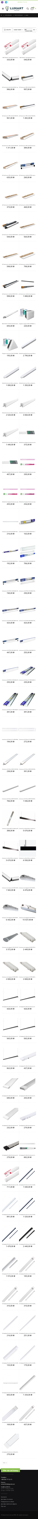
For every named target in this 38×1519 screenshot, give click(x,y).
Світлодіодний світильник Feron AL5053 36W (27, 1392)
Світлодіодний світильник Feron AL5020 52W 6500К (27, 1303)
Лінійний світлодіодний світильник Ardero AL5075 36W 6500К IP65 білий (27, 442)
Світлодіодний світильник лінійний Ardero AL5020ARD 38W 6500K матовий (10, 1452)
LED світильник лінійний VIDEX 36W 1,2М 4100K (27, 234)
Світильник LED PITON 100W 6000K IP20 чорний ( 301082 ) (10, 591)
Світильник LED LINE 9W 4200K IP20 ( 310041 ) (10, 561)
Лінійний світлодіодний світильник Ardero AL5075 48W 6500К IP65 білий (10, 472)
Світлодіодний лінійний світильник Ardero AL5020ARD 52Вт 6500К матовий (27, 1125)
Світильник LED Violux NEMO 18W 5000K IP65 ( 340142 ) (10, 769)
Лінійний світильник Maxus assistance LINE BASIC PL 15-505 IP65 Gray (27, 383)
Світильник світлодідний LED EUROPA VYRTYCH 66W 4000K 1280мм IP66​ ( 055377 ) (10, 917)
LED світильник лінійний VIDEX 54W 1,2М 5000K (27, 264)
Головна (1, 15)
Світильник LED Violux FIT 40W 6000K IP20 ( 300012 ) (27, 709)
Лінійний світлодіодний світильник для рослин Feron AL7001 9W (27, 501)
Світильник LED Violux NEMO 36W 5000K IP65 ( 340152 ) (27, 769)
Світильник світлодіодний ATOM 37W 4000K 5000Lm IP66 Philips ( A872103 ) (27, 947)
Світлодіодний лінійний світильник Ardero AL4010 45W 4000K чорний (10, 1036)
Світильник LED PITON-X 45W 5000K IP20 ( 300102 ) (27, 650)
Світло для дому (8, 15)
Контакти (4, 1497)
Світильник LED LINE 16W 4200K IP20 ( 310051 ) (10, 531)
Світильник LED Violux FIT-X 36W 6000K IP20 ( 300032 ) (27, 739)
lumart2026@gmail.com (8, 1484)
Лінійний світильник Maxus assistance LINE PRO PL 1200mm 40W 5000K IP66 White (10, 412)
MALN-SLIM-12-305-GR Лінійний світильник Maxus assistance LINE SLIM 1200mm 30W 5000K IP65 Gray (10, 323)
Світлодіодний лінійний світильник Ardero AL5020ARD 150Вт (10, 1095)
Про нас (3, 1506)
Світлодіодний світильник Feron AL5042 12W (10, 1333)
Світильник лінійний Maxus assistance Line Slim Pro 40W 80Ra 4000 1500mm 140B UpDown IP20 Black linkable (27, 858)
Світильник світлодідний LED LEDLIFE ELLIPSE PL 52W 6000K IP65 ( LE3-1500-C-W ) (10, 947)
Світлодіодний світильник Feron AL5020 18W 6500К (27, 1274)
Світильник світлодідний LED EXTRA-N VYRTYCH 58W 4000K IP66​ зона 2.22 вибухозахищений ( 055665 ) (27, 917)
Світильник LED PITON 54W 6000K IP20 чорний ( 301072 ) (10, 650)
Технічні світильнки (19, 15)
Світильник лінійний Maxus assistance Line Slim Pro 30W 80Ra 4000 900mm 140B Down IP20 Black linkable (27, 828)
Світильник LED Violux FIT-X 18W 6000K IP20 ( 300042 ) (10, 739)
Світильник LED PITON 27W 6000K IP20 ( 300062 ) (27, 591)
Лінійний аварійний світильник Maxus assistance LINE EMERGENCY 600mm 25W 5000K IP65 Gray (27, 353)
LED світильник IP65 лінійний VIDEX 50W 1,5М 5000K (10, 145)
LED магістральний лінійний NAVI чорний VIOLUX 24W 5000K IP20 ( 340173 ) (10, 87)
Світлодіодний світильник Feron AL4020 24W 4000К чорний (27, 1184)
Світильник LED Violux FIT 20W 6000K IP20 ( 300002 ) (27, 680)
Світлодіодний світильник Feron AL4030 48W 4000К (27, 1244)
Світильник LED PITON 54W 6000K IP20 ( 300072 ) (27, 620)
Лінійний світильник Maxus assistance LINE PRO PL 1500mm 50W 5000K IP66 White (27, 412)
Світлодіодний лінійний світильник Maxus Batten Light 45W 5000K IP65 (10, 1184)
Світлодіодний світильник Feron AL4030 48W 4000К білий (10, 1274)
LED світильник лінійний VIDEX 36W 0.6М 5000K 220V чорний (10, 234)
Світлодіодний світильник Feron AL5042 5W (10, 1363)
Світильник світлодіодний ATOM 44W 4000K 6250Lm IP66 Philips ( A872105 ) (10, 977)
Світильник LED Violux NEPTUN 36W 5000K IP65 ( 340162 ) (10, 798)
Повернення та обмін (7, 1501)
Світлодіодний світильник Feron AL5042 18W (27, 1333)
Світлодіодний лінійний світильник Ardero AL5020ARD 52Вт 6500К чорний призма (10, 1155)
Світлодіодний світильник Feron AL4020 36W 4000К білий (10, 1214)
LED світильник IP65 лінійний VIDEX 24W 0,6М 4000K (27, 87)
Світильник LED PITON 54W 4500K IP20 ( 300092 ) (10, 620)
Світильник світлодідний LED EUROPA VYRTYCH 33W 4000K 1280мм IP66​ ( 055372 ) (27, 888)
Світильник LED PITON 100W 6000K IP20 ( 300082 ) (27, 561)
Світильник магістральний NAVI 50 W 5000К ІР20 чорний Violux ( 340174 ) (10, 888)
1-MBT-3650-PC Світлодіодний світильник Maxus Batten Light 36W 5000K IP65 (27, 57)
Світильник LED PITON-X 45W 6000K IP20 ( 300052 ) (10, 680)
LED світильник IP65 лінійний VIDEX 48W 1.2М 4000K (27, 115)
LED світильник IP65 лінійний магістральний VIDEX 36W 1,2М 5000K (10, 175)
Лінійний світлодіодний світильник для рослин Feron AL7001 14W (27, 472)
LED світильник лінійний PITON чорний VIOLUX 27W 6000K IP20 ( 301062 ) (27, 175)
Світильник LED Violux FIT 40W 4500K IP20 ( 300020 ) (10, 709)
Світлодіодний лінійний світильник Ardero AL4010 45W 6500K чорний (27, 1036)
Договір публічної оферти (9, 1504)
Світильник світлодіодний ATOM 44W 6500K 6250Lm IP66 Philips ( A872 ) (27, 977)
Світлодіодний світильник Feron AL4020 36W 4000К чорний (27, 1214)
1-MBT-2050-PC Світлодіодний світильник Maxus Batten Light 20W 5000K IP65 (10, 57)
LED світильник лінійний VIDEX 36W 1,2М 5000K (10, 264)
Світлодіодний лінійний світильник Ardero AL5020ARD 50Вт (10, 1125)
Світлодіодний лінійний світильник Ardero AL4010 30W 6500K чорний (27, 1006)
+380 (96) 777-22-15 (22, 2)
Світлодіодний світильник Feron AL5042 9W (27, 1363)
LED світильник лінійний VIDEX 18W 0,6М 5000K (10, 205)
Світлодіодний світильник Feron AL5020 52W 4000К (10, 1303)
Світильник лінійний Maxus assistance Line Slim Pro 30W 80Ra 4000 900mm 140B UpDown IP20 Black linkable (10, 858)
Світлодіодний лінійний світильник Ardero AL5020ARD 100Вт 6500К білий (27, 1066)
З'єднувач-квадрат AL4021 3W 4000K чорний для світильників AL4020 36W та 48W (27, 323)
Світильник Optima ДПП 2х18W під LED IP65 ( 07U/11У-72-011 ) (10, 828)
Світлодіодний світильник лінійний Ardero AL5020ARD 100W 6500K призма (27, 1422)
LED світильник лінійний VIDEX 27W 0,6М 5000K (27, 205)
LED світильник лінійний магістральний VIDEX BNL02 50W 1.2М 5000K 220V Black (27, 294)
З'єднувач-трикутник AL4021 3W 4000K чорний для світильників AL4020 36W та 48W (10, 353)
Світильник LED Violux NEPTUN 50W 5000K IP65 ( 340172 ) (27, 798)
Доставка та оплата (7, 1499)
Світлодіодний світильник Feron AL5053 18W (10, 1392)
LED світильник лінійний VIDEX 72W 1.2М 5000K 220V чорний (10, 294)
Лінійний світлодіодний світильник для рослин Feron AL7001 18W (10, 501)
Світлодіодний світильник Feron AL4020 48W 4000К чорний (10, 1244)
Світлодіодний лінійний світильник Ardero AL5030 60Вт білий (27, 1155)
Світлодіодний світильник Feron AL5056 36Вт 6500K (10, 1422)
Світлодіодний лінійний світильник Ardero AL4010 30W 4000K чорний (10, 1006)
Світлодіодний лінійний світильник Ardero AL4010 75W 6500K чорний (10, 1066)
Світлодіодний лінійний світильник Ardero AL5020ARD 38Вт (27, 1095)
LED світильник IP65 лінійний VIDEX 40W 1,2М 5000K (10, 115)
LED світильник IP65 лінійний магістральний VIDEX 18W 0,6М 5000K (27, 145)
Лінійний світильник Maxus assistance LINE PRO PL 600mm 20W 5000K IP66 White (10, 442)
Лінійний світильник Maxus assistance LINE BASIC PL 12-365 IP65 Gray (10, 383)
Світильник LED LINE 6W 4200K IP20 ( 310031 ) (27, 531)
